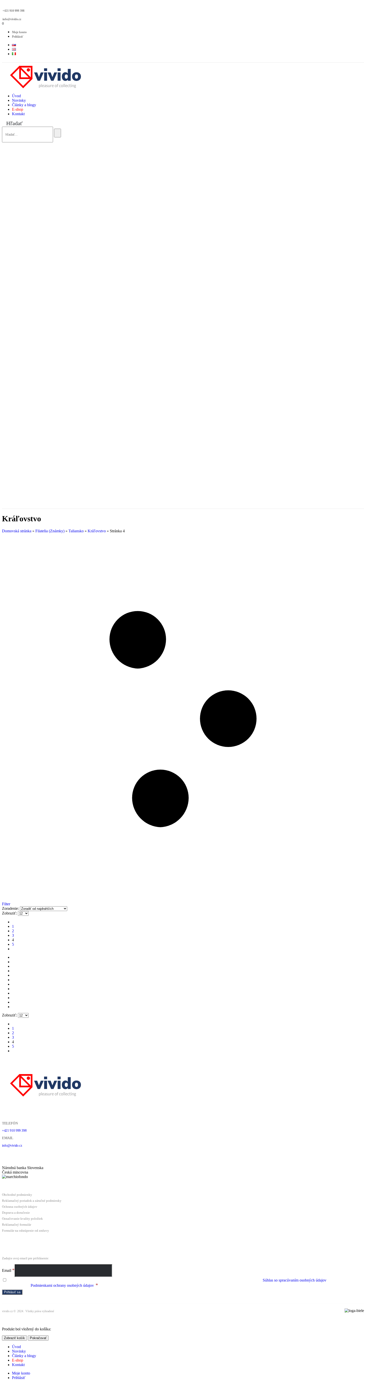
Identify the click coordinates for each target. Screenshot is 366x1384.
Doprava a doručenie (16, 1212)
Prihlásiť (17, 36)
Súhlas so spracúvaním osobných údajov (294, 1280)
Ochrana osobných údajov (19, 1206)
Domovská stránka (16, 531)
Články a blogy (24, 105)
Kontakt (18, 114)
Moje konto (19, 32)
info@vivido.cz (11, 19)
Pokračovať (38, 1338)
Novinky (19, 100)
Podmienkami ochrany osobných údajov (62, 1285)
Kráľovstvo (97, 531)
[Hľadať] (57, 133)
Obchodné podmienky (17, 1195)
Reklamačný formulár (16, 1224)
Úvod (16, 96)
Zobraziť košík (14, 1338)
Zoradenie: (11, 908)
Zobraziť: (10, 913)
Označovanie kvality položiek (22, 1218)
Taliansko (76, 531)
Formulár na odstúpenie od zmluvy (25, 1230)
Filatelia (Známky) (49, 531)
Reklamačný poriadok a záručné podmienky (31, 1200)
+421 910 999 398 (13, 10)
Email (8, 1270)
